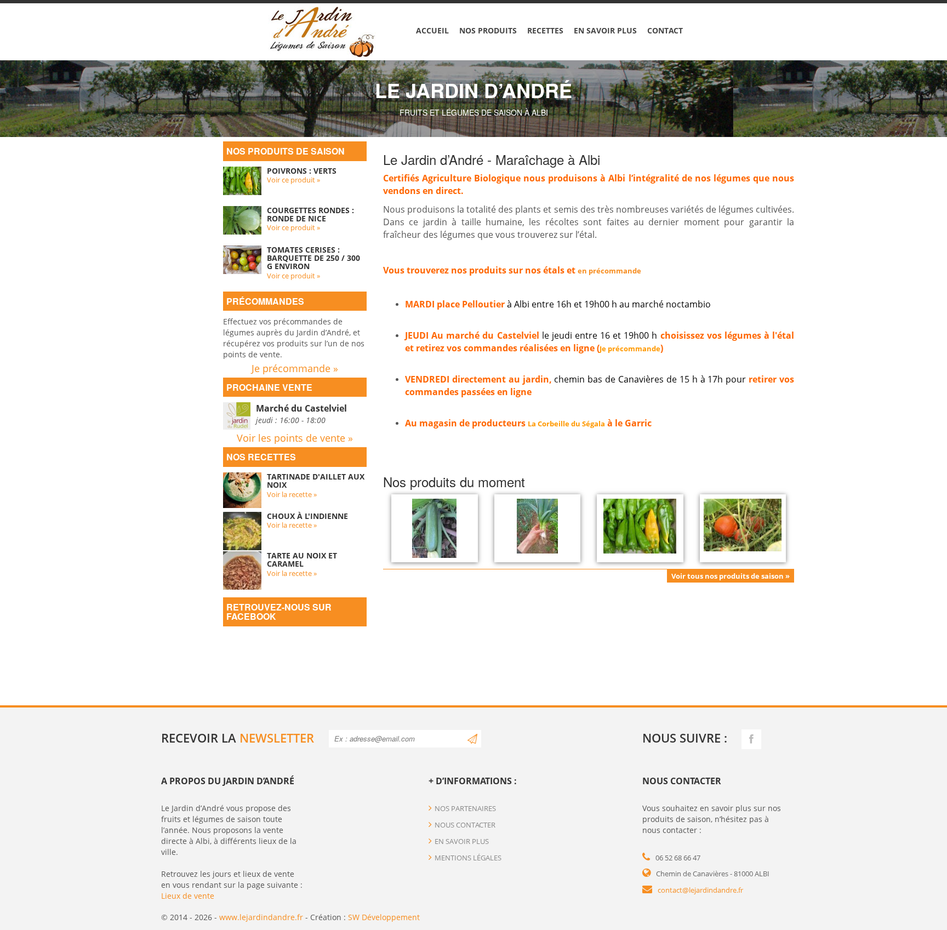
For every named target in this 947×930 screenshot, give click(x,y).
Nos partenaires (465, 808)
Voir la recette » (292, 494)
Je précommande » (295, 368)
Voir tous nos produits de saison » (730, 576)
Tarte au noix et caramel (302, 559)
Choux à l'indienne (307, 516)
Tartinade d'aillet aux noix (315, 480)
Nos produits (488, 30)
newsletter (276, 737)
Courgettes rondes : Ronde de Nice (310, 214)
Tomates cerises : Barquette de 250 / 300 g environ (313, 258)
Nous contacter (465, 825)
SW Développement (384, 917)
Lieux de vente (187, 896)
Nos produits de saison (285, 151)
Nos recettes (261, 456)
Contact (665, 30)
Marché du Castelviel (301, 408)
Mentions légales (468, 858)
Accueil (432, 30)
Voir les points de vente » (295, 437)
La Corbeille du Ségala (566, 424)
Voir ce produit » (293, 180)
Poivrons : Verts (301, 171)
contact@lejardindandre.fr (700, 890)
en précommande (609, 271)
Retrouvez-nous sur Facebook (279, 612)
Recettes (545, 30)
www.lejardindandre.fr (261, 917)
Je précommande (630, 348)
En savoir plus (605, 30)
